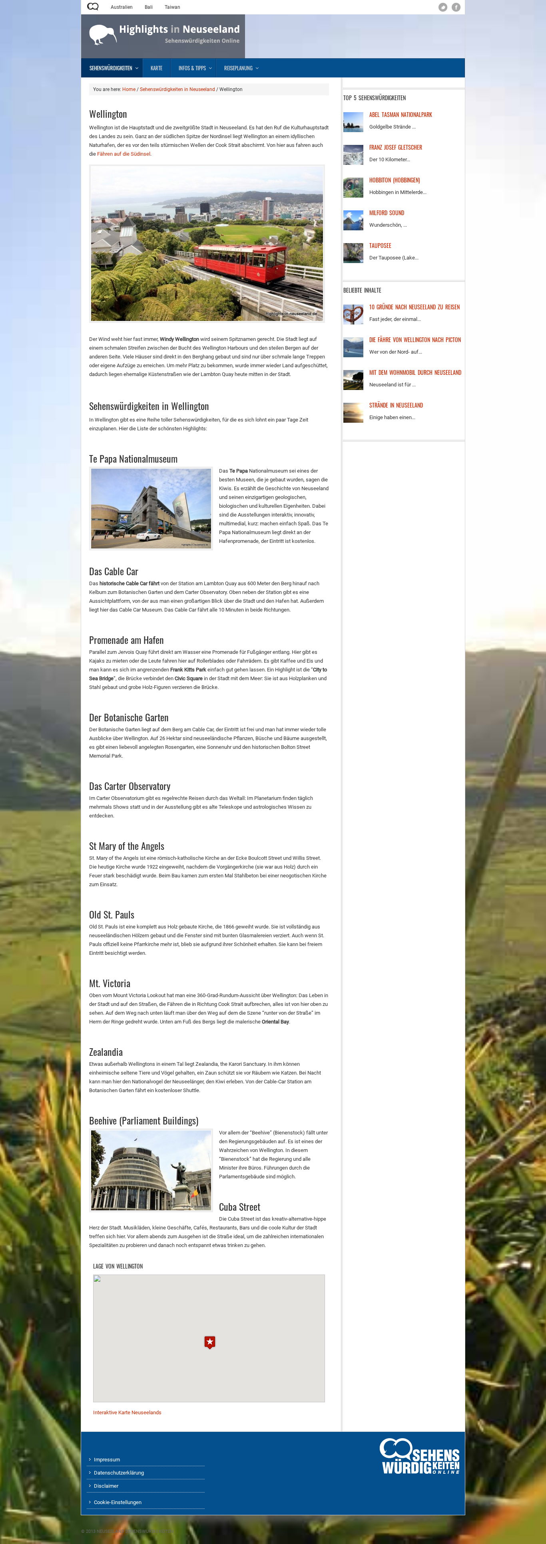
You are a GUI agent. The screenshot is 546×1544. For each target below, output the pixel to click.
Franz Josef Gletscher (395, 147)
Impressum (107, 1460)
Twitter (443, 7)
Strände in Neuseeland (396, 405)
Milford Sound (386, 212)
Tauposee (380, 245)
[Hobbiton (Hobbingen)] (353, 196)
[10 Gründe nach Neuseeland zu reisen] (353, 323)
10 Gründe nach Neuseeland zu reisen (414, 307)
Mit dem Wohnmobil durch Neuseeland (415, 372)
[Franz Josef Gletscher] (353, 163)
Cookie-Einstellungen (117, 1502)
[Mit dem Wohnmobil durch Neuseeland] (353, 388)
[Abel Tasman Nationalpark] (353, 130)
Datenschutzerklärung (119, 1473)
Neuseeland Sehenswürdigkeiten (135, 1531)
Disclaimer (106, 1486)
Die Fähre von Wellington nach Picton (415, 339)
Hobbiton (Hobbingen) (394, 180)
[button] (209, 1342)
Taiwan (172, 7)
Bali (149, 7)
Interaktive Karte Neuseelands (127, 1412)
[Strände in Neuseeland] (353, 421)
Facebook (456, 7)
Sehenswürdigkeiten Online (93, 7)
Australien (122, 7)
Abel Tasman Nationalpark (400, 114)
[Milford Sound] (353, 229)
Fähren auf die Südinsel (123, 154)
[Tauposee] (353, 261)
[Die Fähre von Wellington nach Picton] (353, 355)
